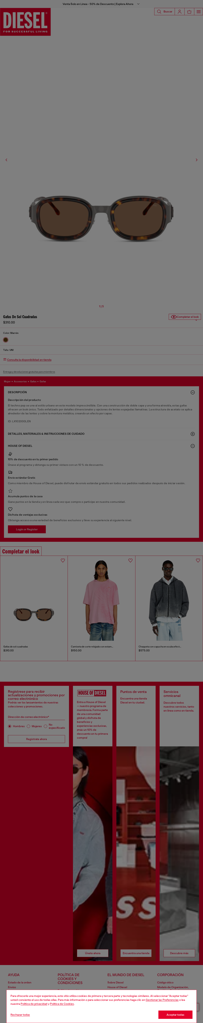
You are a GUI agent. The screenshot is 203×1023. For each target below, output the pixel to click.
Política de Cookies (62, 1003)
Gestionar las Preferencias (162, 999)
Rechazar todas (20, 1014)
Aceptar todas (175, 1014)
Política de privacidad (34, 1003)
